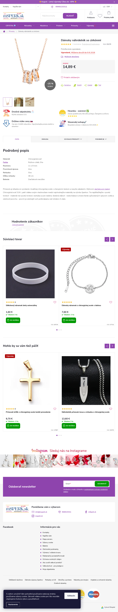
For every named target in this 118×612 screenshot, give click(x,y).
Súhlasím (71, 595)
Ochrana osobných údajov (52, 559)
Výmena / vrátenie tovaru (52, 552)
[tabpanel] (31, 286)
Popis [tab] (17, 139)
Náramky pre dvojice (81, 580)
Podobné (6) (99, 139)
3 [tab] (61, 329)
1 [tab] (57, 329)
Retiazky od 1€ (50, 580)
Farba (5, 162)
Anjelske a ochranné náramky (101, 580)
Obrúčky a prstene (64, 580)
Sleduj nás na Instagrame (68, 451)
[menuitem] (12, 25)
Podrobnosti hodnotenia (90, 44)
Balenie (45, 546)
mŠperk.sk (92, 512)
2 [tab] (59, 329)
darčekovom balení (102, 189)
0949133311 (66, 512)
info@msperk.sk (41, 512)
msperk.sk (39, 516)
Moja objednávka (49, 569)
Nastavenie (13, 604)
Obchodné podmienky (50, 549)
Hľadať (70, 16)
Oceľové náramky (60, 583)
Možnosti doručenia (72, 57)
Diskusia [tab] (45, 139)
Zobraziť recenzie (18, 225)
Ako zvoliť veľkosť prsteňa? (52, 562)
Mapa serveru (47, 539)
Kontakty (6, 7)
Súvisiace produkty (71, 139)
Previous (107, 239)
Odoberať (101, 484)
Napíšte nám (17, 7)
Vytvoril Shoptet (109, 607)
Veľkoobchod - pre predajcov (53, 566)
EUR (108, 7)
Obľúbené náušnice (16, 580)
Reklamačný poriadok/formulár (54, 556)
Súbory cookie (48, 542)
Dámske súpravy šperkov (34, 580)
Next (112, 239)
